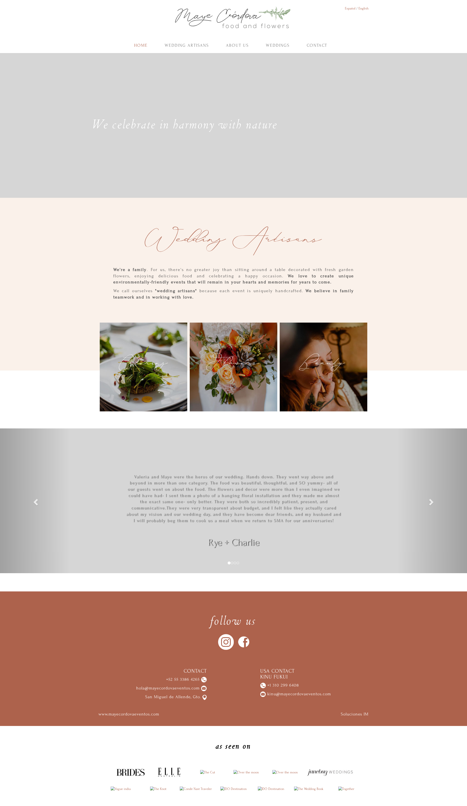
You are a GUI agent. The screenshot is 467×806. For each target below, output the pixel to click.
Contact (317, 45)
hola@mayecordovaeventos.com (168, 688)
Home (141, 45)
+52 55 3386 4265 (183, 679)
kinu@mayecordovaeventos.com (299, 694)
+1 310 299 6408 (282, 685)
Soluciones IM (354, 714)
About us (237, 45)
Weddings (278, 45)
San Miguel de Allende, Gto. (173, 697)
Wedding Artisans (187, 45)
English (363, 8)
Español (350, 8)
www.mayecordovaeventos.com (129, 714)
